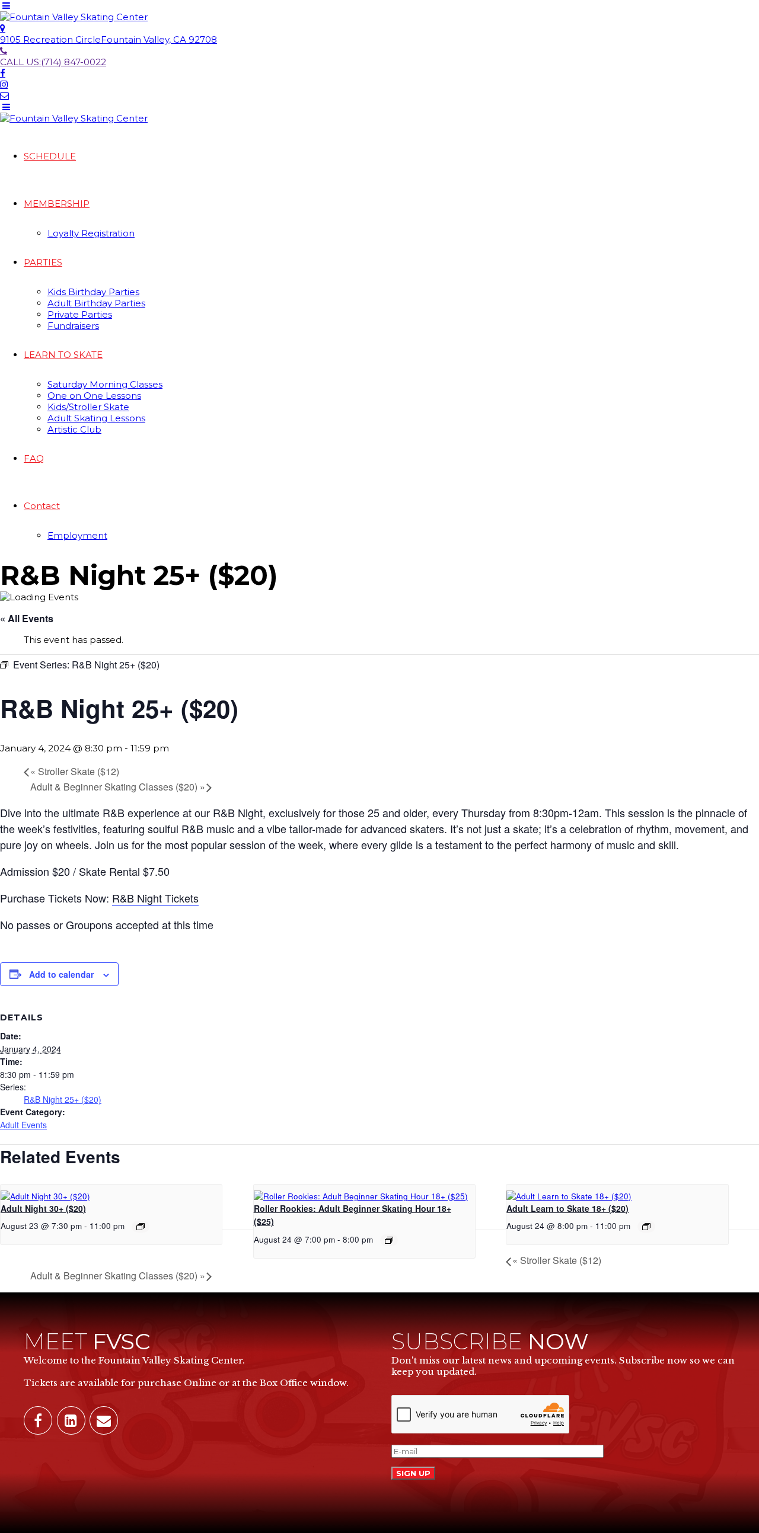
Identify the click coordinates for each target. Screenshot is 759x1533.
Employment (77, 535)
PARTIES (43, 262)
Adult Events (23, 1125)
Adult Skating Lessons (96, 418)
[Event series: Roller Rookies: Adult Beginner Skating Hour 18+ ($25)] (389, 1240)
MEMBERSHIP (57, 203)
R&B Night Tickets (155, 897)
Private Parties (79, 314)
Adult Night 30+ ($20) (43, 1208)
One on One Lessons (94, 395)
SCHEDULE (50, 156)
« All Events (26, 618)
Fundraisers (73, 325)
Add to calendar (61, 974)
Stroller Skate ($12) (74, 771)
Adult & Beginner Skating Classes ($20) (117, 786)
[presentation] (45, 1196)
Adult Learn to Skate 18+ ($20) (567, 1208)
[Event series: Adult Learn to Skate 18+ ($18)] (646, 1226)
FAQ (34, 458)
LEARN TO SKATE (63, 354)
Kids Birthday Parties (93, 291)
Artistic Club (74, 429)
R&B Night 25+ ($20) (62, 1099)
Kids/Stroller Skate (88, 406)
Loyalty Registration (91, 233)
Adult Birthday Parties (96, 303)
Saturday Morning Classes (104, 384)
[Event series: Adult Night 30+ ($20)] (140, 1226)
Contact (42, 505)
